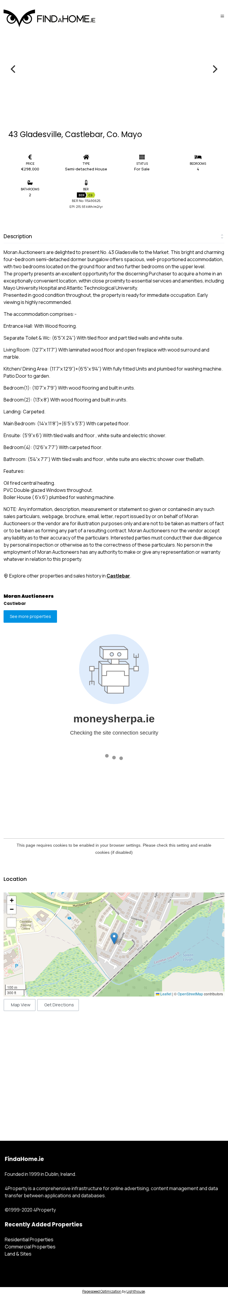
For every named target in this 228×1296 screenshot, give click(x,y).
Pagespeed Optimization (101, 1291)
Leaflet (165, 993)
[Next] (214, 69)
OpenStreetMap (190, 993)
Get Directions (59, 1005)
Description (18, 236)
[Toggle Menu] (222, 16)
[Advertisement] (114, 1069)
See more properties (30, 616)
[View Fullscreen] (11, 922)
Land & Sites (18, 1254)
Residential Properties (29, 1239)
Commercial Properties (30, 1246)
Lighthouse (135, 1291)
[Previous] (13, 69)
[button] (114, 938)
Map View (21, 1005)
